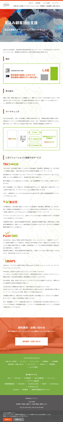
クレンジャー (51, 378)
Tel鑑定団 (27, 378)
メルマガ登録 (46, 3)
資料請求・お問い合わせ (31, 341)
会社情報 (48, 6)
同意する (7, 419)
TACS (9, 378)
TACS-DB (17, 378)
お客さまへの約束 (18, 6)
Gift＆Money (54, 384)
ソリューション (35, 6)
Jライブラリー (56, 3)
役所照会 (25, 389)
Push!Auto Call (33, 387)
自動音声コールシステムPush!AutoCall (20, 193)
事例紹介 (42, 6)
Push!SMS (21, 384)
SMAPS (44, 384)
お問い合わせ (56, 6)
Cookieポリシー (15, 416)
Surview (16, 389)
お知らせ (30, 3)
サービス (27, 6)
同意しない (19, 419)
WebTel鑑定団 (39, 378)
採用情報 (37, 3)
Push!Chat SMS (33, 384)
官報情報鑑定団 (9, 384)
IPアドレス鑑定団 (33, 381)
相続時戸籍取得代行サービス (41, 389)
